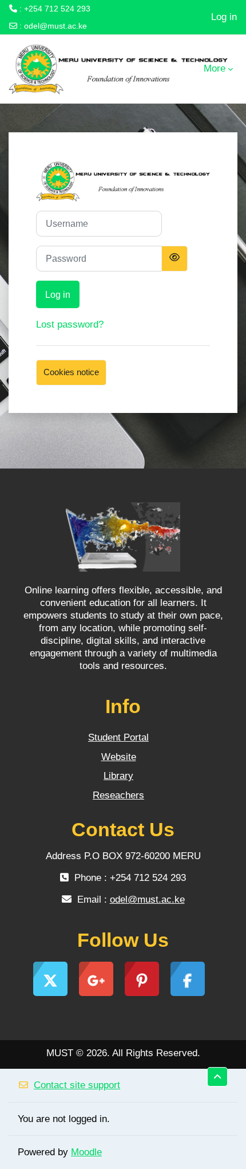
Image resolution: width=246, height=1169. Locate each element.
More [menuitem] (214, 68)
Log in (224, 16)
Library (118, 775)
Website (118, 756)
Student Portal (118, 737)
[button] (217, 1077)
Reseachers (118, 795)
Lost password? (70, 324)
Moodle (86, 1152)
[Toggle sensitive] (174, 258)
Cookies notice (71, 372)
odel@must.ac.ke (55, 25)
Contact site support (77, 1085)
